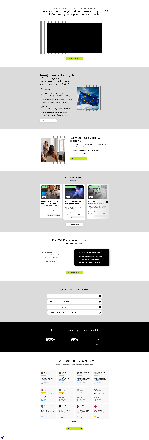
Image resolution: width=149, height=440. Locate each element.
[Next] (107, 202)
